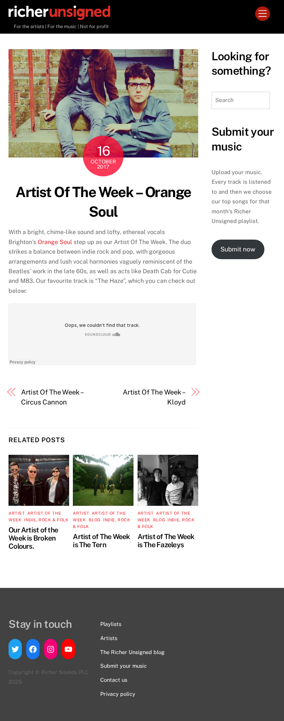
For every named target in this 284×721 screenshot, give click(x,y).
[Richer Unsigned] (59, 16)
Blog (95, 519)
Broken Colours (32, 542)
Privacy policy (117, 694)
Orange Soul (55, 242)
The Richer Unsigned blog (132, 652)
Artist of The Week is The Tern (101, 540)
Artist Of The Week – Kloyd (154, 397)
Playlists (110, 624)
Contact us (113, 680)
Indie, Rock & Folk (46, 519)
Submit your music (123, 666)
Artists (108, 638)
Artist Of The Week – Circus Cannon (52, 397)
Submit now (237, 249)
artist (16, 513)
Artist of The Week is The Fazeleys (166, 540)
